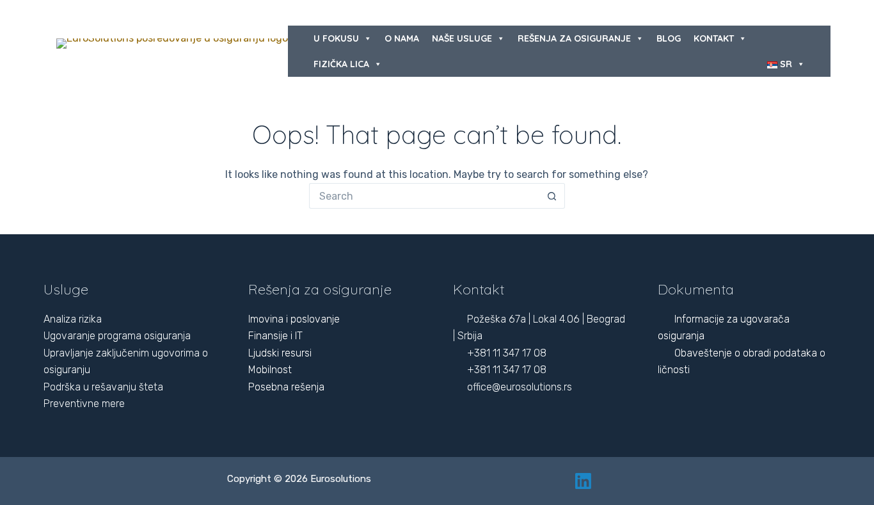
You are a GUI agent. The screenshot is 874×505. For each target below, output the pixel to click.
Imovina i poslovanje (294, 319)
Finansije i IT (275, 336)
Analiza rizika (73, 319)
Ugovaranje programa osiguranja (117, 336)
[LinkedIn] (583, 481)
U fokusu (336, 38)
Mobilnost (270, 370)
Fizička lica (341, 64)
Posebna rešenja (286, 387)
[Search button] (552, 196)
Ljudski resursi (280, 353)
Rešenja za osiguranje (574, 38)
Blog (668, 38)
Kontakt (714, 38)
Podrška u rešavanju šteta (103, 387)
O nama (402, 38)
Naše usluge (462, 38)
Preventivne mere (84, 403)
